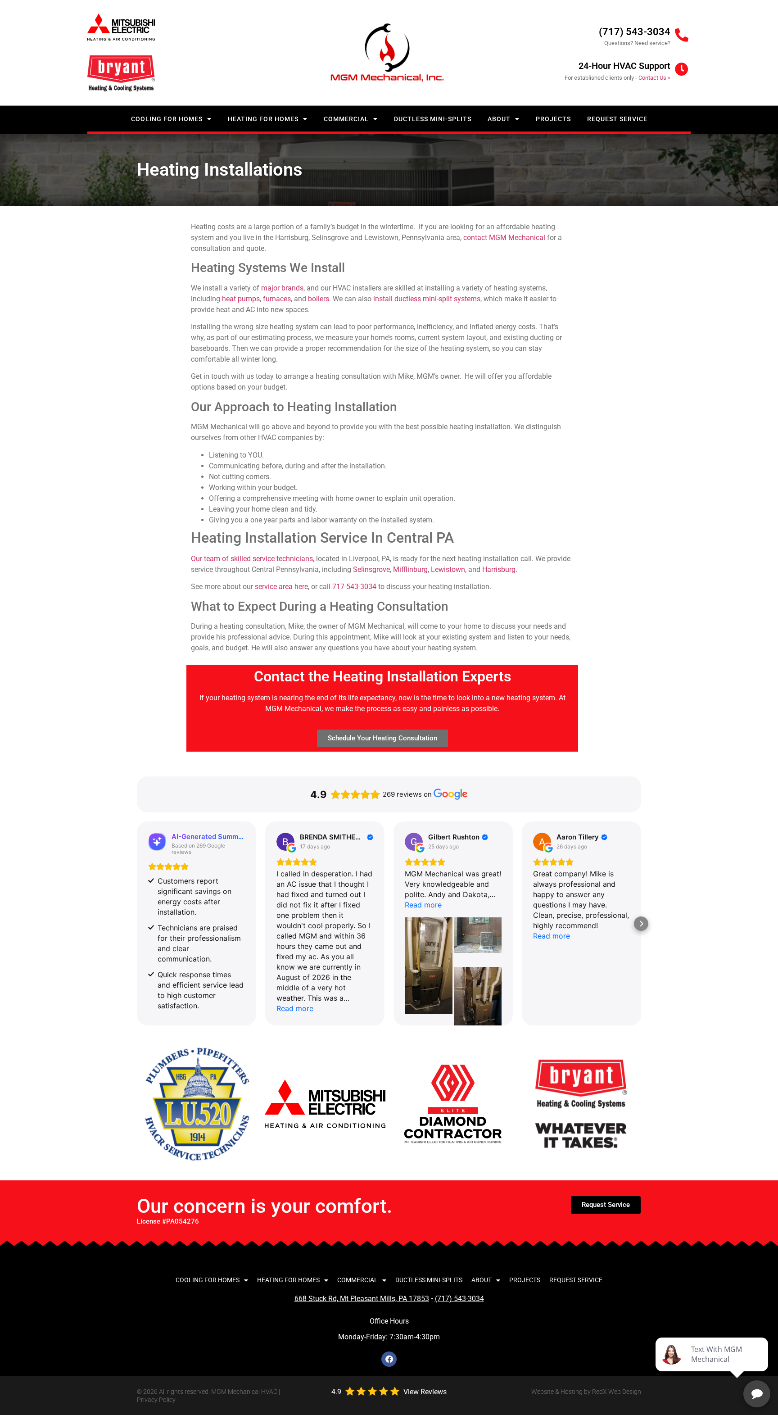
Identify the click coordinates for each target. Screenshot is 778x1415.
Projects (553, 118)
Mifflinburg (410, 569)
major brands (282, 288)
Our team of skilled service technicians (252, 558)
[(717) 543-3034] (681, 35)
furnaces (277, 299)
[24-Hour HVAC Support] (681, 69)
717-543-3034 (354, 586)
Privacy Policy (156, 1399)
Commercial (346, 118)
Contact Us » (654, 77)
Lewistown (448, 569)
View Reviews (425, 1392)
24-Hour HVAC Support (624, 65)
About (499, 118)
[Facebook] (389, 1359)
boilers (318, 299)
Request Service (617, 118)
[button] (137, 923)
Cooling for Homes (167, 118)
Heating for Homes (263, 118)
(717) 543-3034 (634, 31)
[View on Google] (285, 842)
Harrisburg (499, 569)
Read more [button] (294, 1008)
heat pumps (241, 299)
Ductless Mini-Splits (432, 118)
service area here (281, 586)
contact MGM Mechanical (504, 237)
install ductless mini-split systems (426, 299)
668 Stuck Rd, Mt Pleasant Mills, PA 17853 (361, 1298)
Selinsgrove (371, 569)
